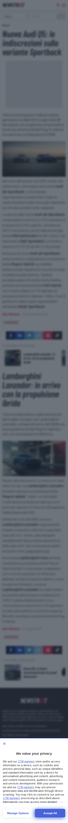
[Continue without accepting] (4, 743)
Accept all (50, 813)
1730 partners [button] (26, 761)
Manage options (18, 813)
